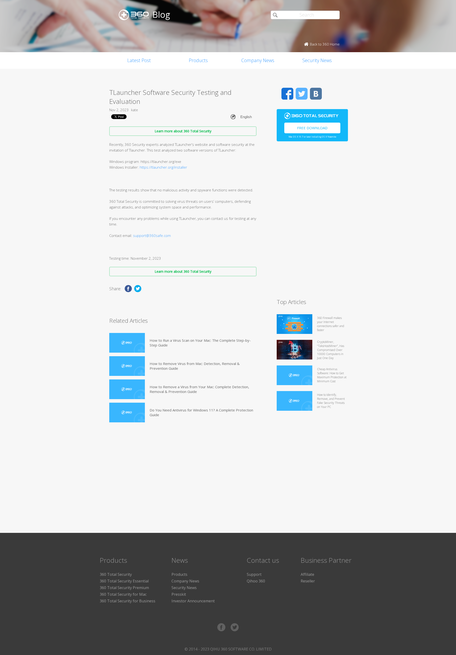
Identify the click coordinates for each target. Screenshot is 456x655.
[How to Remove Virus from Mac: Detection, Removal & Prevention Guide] (127, 366)
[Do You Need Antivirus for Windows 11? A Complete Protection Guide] (127, 412)
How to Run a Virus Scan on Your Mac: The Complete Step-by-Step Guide (200, 342)
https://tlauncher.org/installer (163, 167)
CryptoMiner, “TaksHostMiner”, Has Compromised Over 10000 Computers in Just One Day (330, 350)
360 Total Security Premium (124, 587)
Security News (317, 60)
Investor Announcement (193, 601)
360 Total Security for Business (127, 601)
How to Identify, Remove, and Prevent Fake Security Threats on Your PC (331, 401)
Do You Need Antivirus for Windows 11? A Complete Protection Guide (201, 412)
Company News (257, 60)
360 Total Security (116, 574)
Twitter (302, 94)
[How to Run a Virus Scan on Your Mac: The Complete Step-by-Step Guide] (127, 343)
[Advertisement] (312, 222)
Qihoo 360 (256, 581)
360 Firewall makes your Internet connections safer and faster (330, 324)
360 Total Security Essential (124, 581)
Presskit (178, 594)
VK (316, 94)
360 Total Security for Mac (123, 594)
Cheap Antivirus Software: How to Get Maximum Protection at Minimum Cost (332, 375)
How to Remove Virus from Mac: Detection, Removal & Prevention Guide (195, 366)
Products (198, 60)
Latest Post (139, 60)
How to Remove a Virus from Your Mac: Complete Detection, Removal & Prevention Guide (199, 389)
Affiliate (307, 574)
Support (254, 574)
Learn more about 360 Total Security (183, 131)
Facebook (287, 94)
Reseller (308, 581)
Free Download (312, 127)
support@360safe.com (152, 235)
